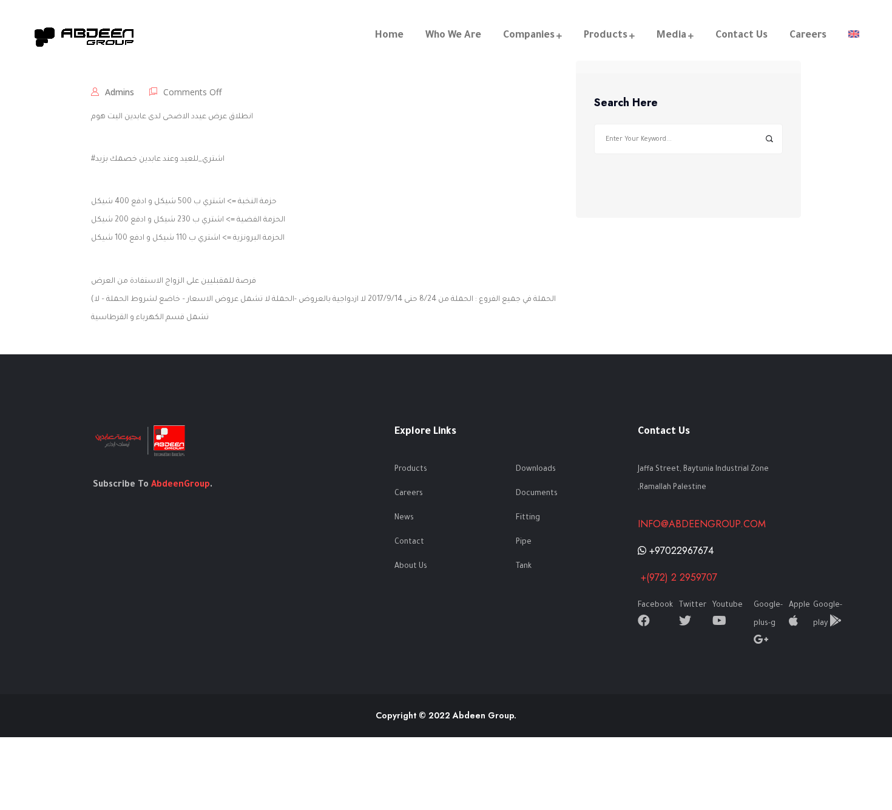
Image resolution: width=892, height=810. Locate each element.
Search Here (626, 103)
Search (769, 139)
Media (671, 35)
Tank (524, 566)
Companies (529, 35)
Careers (807, 35)
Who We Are (453, 35)
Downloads (536, 469)
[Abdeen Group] (85, 36)
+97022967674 (680, 551)
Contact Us (741, 35)
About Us (410, 566)
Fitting (528, 518)
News (404, 518)
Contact (409, 542)
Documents (537, 494)
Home (389, 35)
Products (605, 35)
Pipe (524, 542)
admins (119, 92)
